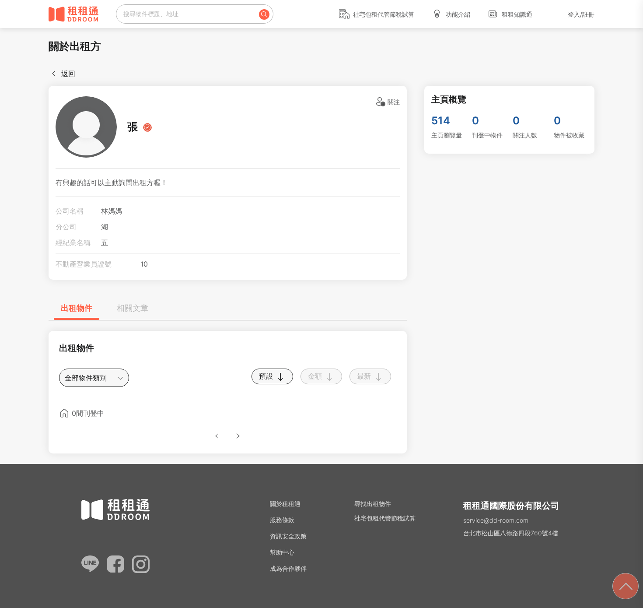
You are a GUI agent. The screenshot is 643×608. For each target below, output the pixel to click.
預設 (267, 376)
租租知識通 (517, 14)
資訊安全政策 (288, 536)
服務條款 (282, 520)
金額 (316, 376)
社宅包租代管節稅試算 (383, 14)
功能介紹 (458, 14)
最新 (365, 376)
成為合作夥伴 (288, 568)
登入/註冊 (581, 14)
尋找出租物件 (372, 503)
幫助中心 (282, 552)
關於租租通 (285, 503)
